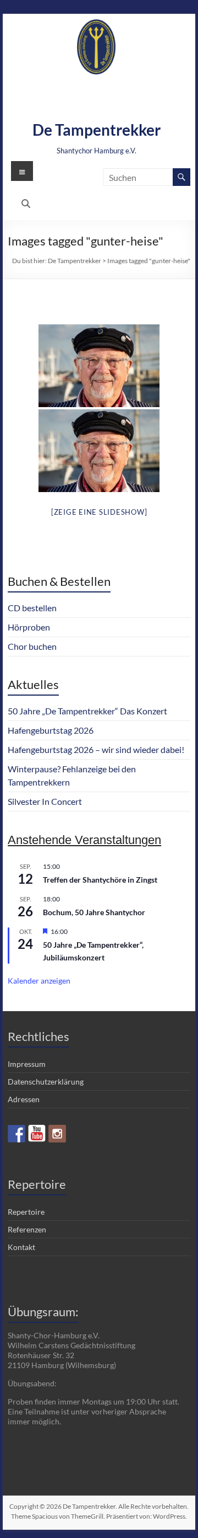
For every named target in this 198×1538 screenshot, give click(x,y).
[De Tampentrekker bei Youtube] (37, 1133)
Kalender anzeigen (39, 980)
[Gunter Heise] (99, 365)
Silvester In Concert (45, 801)
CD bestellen (32, 607)
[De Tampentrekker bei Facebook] (16, 1133)
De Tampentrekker (96, 129)
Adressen (24, 1099)
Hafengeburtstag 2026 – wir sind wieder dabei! (96, 749)
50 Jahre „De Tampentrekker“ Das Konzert (87, 711)
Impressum (27, 1064)
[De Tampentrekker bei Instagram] (57, 1133)
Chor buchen (32, 646)
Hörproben (29, 627)
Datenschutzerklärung (46, 1081)
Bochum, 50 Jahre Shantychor (94, 912)
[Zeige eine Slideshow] (99, 512)
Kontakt (21, 1247)
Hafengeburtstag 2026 (51, 730)
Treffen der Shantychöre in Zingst (100, 879)
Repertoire (26, 1211)
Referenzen (27, 1229)
